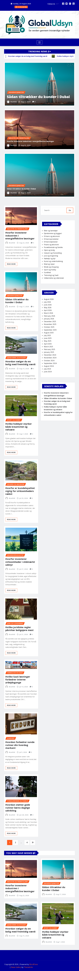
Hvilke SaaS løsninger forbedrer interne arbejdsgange (17, 679)
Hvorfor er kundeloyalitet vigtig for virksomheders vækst (20, 490)
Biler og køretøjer (51, 230)
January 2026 (49, 319)
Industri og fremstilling (53, 253)
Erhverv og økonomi (52, 236)
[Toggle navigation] (39, 42)
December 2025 (50, 321)
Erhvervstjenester (51, 242)
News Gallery (16, 967)
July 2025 (47, 335)
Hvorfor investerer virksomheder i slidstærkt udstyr (20, 561)
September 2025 (50, 330)
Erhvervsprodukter (51, 239)
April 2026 (48, 310)
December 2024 (50, 355)
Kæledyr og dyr (50, 258)
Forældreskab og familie (53, 247)
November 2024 (50, 358)
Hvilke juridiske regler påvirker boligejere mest (19, 629)
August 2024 (49, 366)
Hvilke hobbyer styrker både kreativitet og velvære (18, 426)
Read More (11, 264)
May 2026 (47, 307)
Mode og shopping (51, 267)
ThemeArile (28, 967)
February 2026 (49, 316)
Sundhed (47, 272)
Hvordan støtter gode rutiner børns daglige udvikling (17, 807)
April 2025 (48, 344)
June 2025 (48, 338)
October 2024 (49, 360)
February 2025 (49, 349)
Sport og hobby (50, 270)
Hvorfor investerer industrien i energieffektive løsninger (30, 141)
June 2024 (48, 371)
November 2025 (50, 324)
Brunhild (13, 102)
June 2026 (48, 305)
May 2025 (47, 341)
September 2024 (50, 363)
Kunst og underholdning (53, 261)
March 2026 (48, 313)
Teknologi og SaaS (51, 275)
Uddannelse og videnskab (54, 278)
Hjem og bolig (49, 250)
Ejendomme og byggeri (53, 233)
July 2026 (47, 302)
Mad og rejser (49, 264)
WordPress (33, 964)
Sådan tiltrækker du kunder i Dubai (38, 96)
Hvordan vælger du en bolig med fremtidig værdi (20, 363)
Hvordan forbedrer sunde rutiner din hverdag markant (19, 744)
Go (70, 210)
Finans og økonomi (51, 244)
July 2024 (47, 369)
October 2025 (49, 327)
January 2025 (49, 352)
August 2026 (49, 299)
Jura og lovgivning (51, 256)
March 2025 (48, 346)
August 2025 (49, 333)
